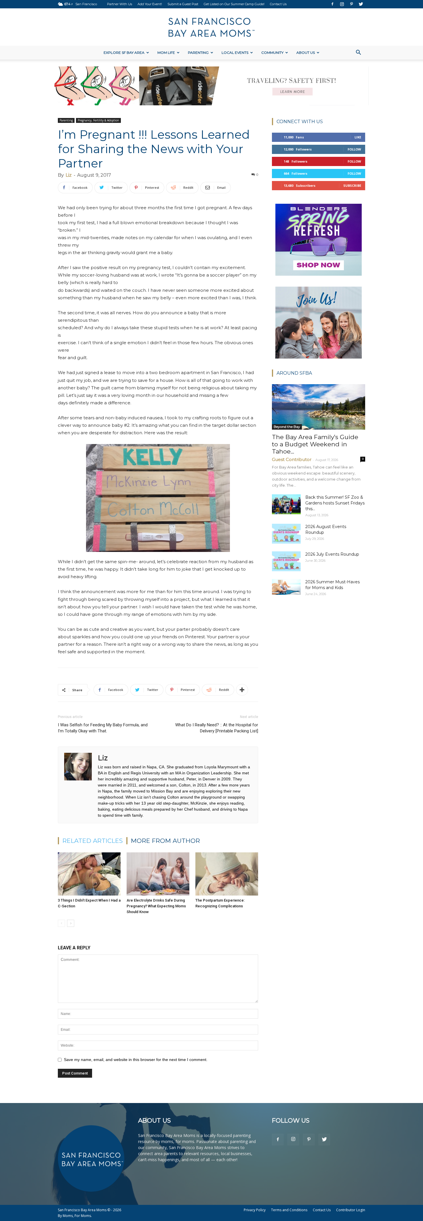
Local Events (235, 52)
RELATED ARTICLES (92, 840)
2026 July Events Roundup (332, 554)
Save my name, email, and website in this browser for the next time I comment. (135, 1059)
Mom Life (166, 52)
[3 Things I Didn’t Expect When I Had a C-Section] (89, 874)
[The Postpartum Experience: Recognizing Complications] (226, 874)
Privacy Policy (255, 1209)
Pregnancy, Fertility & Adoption (98, 120)
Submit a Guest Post (182, 4)
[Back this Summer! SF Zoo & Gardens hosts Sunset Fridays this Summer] (286, 504)
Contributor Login (350, 1209)
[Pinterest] (351, 4)
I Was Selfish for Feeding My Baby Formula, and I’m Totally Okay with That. (103, 728)
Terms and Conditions (289, 1209)
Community (272, 52)
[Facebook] (332, 4)
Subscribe (352, 185)
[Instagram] (342, 4)
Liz (69, 175)
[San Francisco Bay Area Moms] (211, 27)
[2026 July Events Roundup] (286, 561)
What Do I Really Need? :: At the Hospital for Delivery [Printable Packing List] (216, 728)
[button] (358, 53)
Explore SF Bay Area (124, 52)
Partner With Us (119, 4)
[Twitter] (361, 4)
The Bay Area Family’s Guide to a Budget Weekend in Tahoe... (315, 444)
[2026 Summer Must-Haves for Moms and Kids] (286, 587)
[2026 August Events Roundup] (286, 534)
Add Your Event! (150, 4)
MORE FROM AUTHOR (165, 840)
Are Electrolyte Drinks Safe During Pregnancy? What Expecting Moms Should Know (156, 906)
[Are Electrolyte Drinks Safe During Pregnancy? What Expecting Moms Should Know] (158, 874)
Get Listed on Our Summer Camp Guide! (234, 4)
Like (358, 137)
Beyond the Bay (287, 426)
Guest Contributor (291, 459)
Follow (354, 149)
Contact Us (278, 4)
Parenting (198, 52)
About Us (305, 52)
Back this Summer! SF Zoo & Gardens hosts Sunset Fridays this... (335, 503)
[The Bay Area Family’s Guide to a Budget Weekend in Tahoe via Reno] (318, 407)
